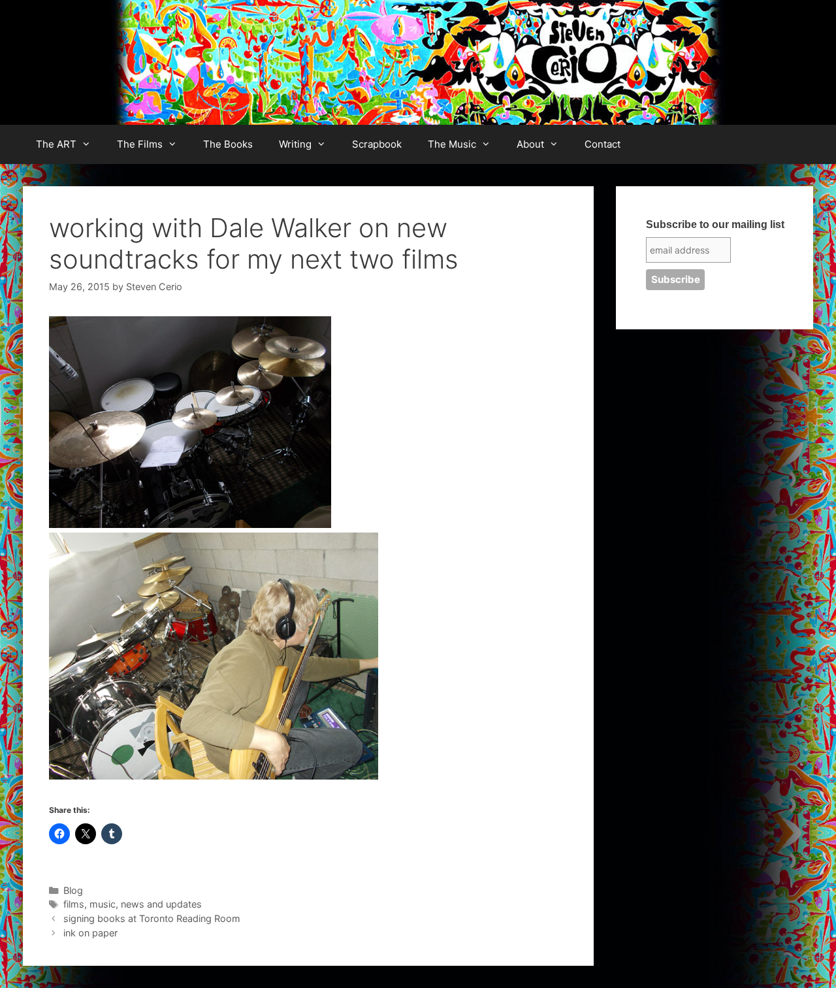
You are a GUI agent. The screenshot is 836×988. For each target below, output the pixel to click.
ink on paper (90, 932)
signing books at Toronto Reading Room (151, 918)
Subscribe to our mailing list (715, 224)
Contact (602, 144)
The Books (228, 144)
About (530, 144)
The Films (140, 144)
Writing (295, 144)
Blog (73, 890)
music (102, 904)
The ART (56, 144)
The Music (452, 144)
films (73, 904)
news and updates (161, 904)
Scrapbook (377, 144)
